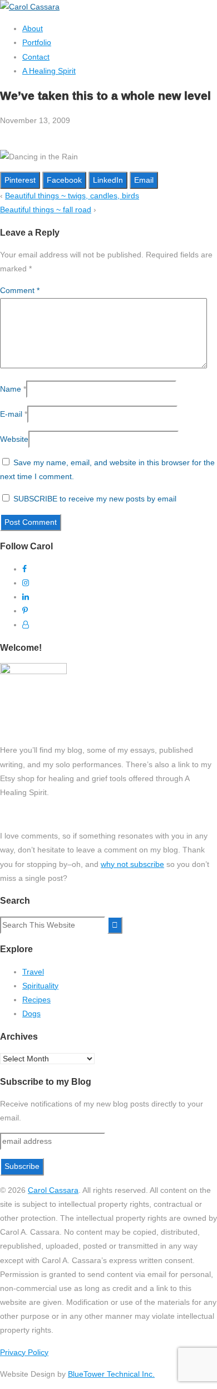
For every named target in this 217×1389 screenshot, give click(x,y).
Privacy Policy (24, 1352)
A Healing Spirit (49, 70)
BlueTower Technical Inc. (111, 1373)
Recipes (36, 999)
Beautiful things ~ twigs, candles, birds (72, 195)
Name (10, 388)
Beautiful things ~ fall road (45, 209)
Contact (36, 56)
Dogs (31, 1013)
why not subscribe (132, 864)
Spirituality (40, 985)
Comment (20, 290)
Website (14, 439)
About (32, 28)
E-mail (11, 414)
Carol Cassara (53, 1190)
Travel (33, 971)
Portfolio (36, 42)
